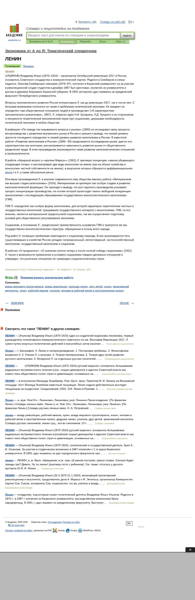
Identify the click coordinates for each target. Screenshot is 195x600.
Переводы (85, 41)
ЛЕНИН (9, 335)
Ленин (9, 350)
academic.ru (14, 40)
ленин (9, 415)
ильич (107, 286)
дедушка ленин (78, 286)
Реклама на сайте (71, 522)
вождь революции (56, 286)
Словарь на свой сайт (112, 22)
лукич (23, 290)
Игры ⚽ (120, 41)
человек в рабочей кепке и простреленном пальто (92, 290)
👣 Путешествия (16, 525)
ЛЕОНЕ (124, 303)
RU (130, 22)
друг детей (96, 286)
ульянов (55, 290)
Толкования (67, 41)
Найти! (127, 35)
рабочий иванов (38, 290)
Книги (103, 41)
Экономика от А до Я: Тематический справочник (42, 41)
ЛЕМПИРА (17, 303)
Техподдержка (55, 522)
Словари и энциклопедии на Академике (57, 28)
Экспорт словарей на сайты (18, 530)
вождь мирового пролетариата (24, 286)
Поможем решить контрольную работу (47, 277)
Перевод (28, 66)
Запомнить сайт (88, 22)
